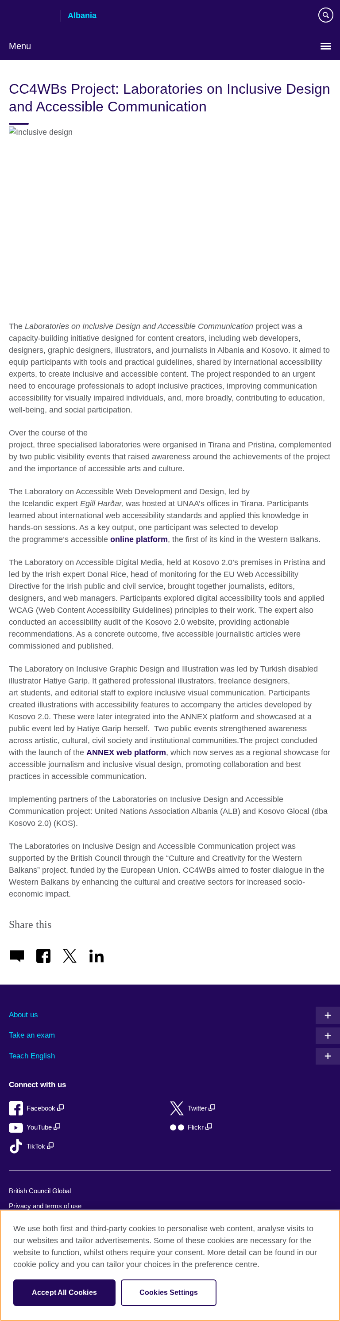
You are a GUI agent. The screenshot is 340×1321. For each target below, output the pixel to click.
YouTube (40, 1127)
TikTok (37, 1146)
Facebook (42, 1108)
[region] (170, 1265)
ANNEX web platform (126, 752)
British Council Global (40, 1191)
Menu (20, 46)
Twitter (198, 1108)
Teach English (32, 1056)
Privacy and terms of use (45, 1206)
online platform (139, 539)
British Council (31, 16)
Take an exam (32, 1035)
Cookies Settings (168, 1292)
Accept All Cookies (64, 1292)
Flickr (196, 1127)
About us (23, 1015)
